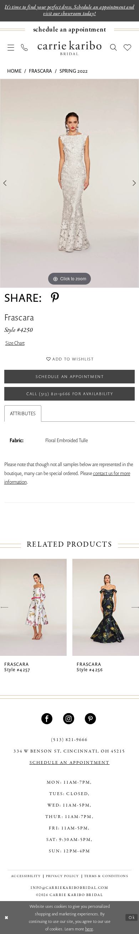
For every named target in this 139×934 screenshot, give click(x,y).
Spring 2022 (74, 71)
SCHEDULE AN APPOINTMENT (70, 763)
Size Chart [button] (15, 343)
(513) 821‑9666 (69, 740)
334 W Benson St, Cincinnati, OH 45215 (69, 751)
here (89, 928)
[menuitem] (69, 30)
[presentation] (33, 607)
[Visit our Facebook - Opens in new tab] (47, 718)
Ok (132, 917)
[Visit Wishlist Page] (127, 47)
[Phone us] (25, 48)
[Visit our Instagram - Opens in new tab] (69, 718)
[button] (11, 48)
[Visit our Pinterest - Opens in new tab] (91, 718)
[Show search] (113, 48)
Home (14, 71)
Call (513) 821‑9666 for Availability (69, 393)
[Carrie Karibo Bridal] (70, 47)
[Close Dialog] (6, 917)
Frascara (40, 71)
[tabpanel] (69, 183)
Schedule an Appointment (70, 376)
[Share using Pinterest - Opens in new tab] (55, 297)
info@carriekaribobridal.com (69, 887)
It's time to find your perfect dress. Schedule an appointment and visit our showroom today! (69, 10)
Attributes (23, 413)
